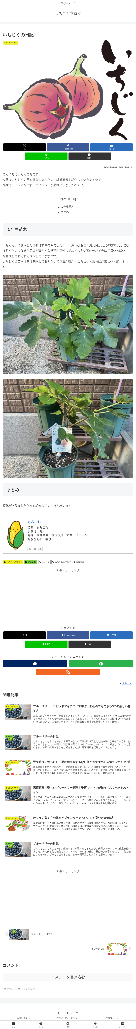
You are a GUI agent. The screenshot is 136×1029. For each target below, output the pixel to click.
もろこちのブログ (14, 562)
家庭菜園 (32, 562)
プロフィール (112, 1018)
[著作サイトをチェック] (30, 549)
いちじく (46, 562)
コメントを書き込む (68, 977)
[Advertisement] (68, 596)
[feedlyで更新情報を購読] (35, 549)
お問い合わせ (24, 1018)
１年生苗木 (67, 206)
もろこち (34, 522)
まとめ (65, 211)
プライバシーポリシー (69, 1018)
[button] (89, 156)
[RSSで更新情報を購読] (40, 549)
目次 (63, 199)
